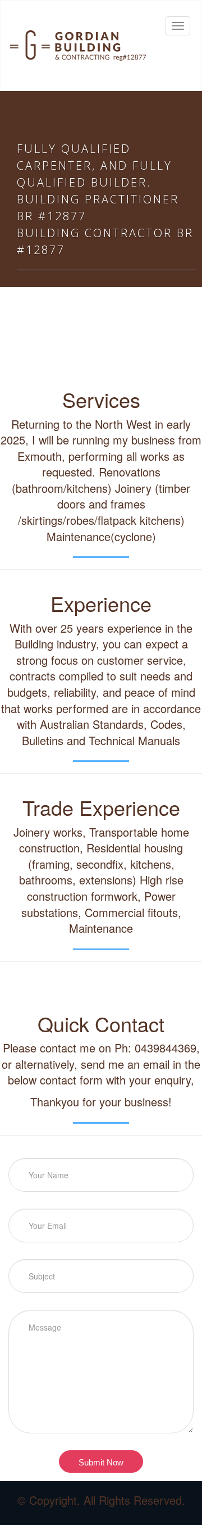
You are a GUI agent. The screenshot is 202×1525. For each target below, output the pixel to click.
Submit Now (101, 1462)
